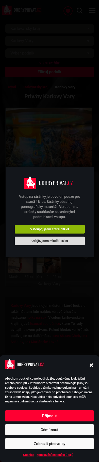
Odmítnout (49, 430)
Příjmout (49, 416)
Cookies (28, 455)
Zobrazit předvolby (49, 443)
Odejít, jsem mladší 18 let (49, 241)
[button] (91, 365)
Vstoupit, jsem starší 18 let (49, 229)
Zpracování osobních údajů (55, 455)
